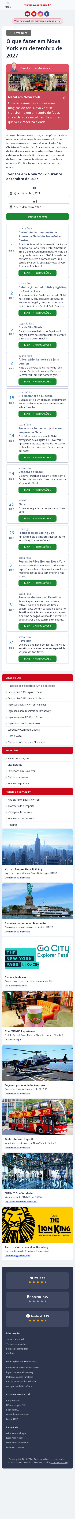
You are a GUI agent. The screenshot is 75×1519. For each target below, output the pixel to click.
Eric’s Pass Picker (14, 1437)
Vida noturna (15, 764)
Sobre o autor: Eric (15, 1339)
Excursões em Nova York (22, 771)
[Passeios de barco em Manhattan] (37, 901)
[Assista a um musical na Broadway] (37, 1225)
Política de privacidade (17, 1348)
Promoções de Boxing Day (36, 533)
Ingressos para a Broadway (19, 1372)
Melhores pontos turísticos (19, 1376)
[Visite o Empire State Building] (37, 847)
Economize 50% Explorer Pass (25, 692)
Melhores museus (18, 777)
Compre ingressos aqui (17, 1255)
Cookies (10, 1353)
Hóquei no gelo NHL (16, 1405)
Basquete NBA (13, 1400)
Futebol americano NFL (17, 1414)
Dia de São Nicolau (31, 327)
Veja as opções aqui (16, 985)
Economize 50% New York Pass (26, 698)
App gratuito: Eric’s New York (24, 799)
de (34, 187)
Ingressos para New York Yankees (27, 704)
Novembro (20, 33)
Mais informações (40, 272)
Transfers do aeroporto (21, 806)
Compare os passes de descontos (23, 1367)
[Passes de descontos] (37, 955)
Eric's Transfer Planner (17, 1442)
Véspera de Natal (31, 472)
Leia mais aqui (13, 1039)
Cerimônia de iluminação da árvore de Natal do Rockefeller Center (40, 236)
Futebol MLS (12, 1419)
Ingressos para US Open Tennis (25, 717)
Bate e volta (15, 736)
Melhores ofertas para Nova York (27, 742)
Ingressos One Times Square (24, 723)
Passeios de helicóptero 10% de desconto (31, 685)
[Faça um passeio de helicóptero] (37, 1063)
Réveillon (25, 641)
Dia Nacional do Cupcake (36, 396)
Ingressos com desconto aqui (21, 1201)
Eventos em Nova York (21, 818)
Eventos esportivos (18, 783)
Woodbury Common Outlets (24, 729)
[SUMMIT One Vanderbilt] (37, 1171)
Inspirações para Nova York (21, 1361)
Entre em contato (15, 1447)
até (34, 201)
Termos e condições (16, 1344)
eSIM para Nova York (20, 812)
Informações (13, 1333)
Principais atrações (18, 758)
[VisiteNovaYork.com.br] (37, 4)
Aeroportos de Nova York (19, 1386)
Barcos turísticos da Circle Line (21, 1381)
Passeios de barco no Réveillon (40, 597)
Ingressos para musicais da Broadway (29, 710)
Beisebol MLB (12, 1409)
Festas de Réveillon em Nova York (42, 561)
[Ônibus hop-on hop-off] (37, 1117)
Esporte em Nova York (18, 1394)
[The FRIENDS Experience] (37, 1009)
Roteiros (12, 824)
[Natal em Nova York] (37, 82)
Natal (23, 504)
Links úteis (12, 1427)
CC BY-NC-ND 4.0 (59, 1462)
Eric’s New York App (16, 1433)
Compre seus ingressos (17, 877)
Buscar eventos (37, 216)
